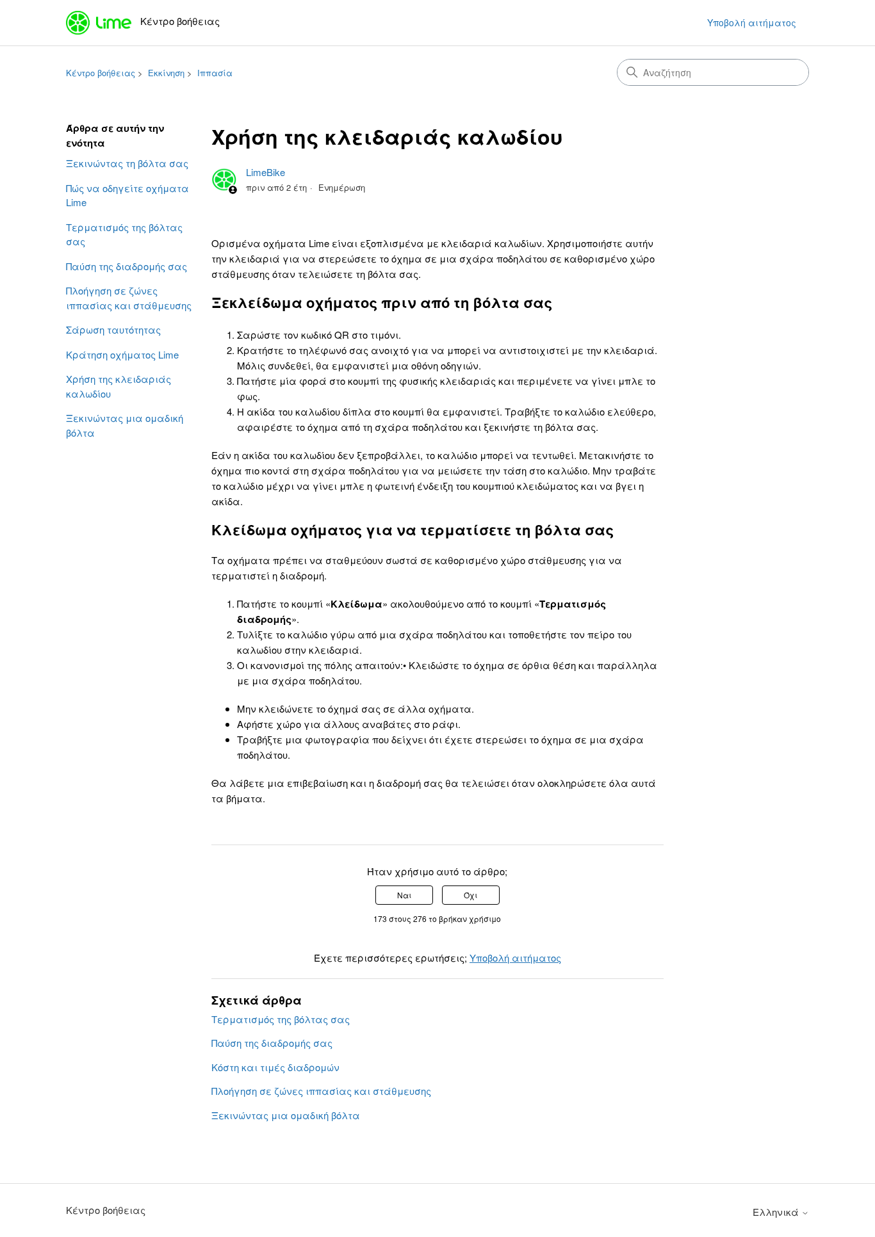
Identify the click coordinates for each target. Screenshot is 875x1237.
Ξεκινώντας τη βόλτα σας (127, 163)
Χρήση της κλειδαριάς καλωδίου (118, 386)
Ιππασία (215, 73)
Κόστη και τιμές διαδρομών (275, 1067)
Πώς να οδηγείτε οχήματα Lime (127, 195)
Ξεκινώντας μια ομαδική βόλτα (124, 425)
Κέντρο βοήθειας (100, 73)
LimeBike (265, 172)
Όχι (470, 894)
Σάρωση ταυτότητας (113, 329)
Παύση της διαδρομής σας (126, 266)
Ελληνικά (777, 1211)
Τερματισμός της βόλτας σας (124, 234)
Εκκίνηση (166, 73)
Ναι (404, 894)
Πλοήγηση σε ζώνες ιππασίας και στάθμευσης (129, 298)
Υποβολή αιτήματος (751, 22)
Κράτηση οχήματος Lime (122, 354)
